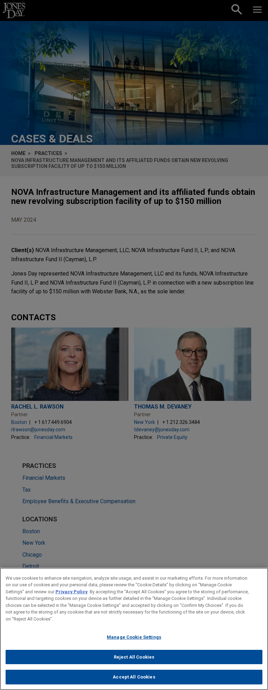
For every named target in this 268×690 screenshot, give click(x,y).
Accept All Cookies (134, 677)
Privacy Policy (71, 591)
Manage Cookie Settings (134, 637)
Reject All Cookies (134, 657)
